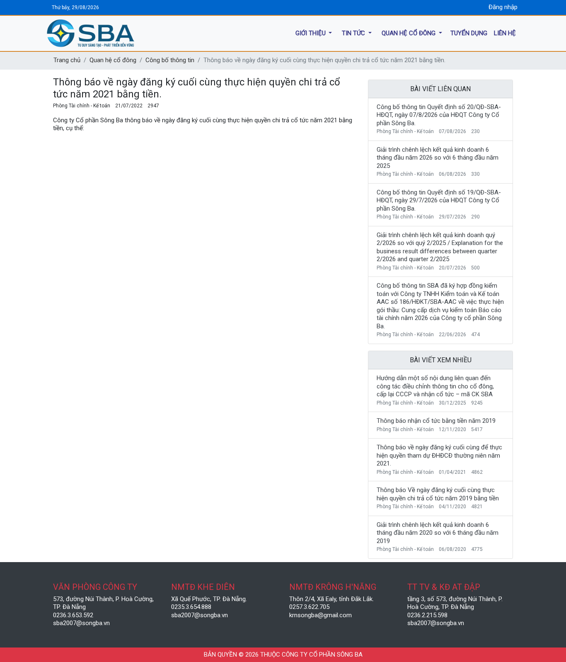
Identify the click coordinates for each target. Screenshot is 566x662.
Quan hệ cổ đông (409, 32)
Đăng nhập (503, 7)
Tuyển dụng (468, 32)
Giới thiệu (311, 32)
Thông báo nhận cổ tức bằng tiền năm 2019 (436, 420)
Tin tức (354, 32)
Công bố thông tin (169, 60)
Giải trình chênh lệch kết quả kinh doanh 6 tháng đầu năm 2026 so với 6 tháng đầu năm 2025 (437, 158)
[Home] (130, 33)
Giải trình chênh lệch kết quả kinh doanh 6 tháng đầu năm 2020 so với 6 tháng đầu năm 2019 (437, 533)
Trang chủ (66, 60)
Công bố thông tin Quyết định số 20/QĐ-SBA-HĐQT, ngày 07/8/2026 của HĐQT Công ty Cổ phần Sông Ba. (439, 115)
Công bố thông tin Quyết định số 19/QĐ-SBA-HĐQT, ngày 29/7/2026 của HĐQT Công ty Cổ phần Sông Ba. (439, 200)
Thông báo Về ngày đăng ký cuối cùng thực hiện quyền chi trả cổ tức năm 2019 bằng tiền (438, 494)
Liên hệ (505, 32)
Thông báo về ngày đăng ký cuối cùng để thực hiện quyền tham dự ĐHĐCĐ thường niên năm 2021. (439, 455)
